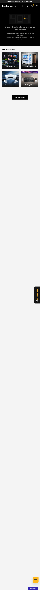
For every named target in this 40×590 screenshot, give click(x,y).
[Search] (23, 6)
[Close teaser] (37, 301)
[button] (37, 295)
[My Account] (27, 6)
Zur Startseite (20, 97)
